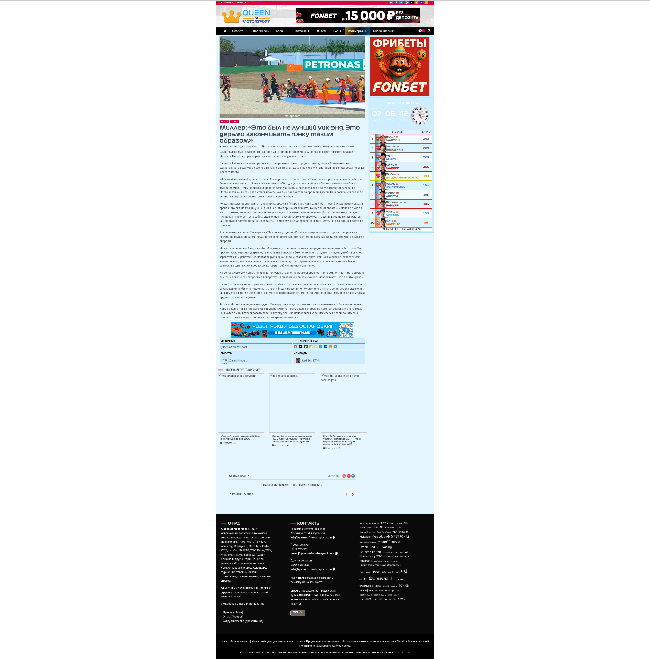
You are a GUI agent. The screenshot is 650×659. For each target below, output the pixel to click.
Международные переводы (325, 346)
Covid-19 (398, 523)
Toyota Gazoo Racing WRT (393, 552)
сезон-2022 (393, 594)
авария (302, 146)
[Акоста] (380, 194)
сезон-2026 (390, 599)
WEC (407, 552)
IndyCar (403, 531)
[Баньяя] (380, 204)
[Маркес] (380, 166)
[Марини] (380, 222)
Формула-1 (381, 578)
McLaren (365, 536)
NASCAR (396, 542)
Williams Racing (367, 556)
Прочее (234, 121)
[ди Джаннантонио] (380, 176)
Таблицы (280, 31)
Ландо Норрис (390, 561)
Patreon (300, 346)
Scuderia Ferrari (370, 552)
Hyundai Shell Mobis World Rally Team (375, 532)
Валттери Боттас (402, 556)
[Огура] (380, 157)
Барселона (388, 556)
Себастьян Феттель (390, 572)
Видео (321, 31)
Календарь (261, 31)
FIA (381, 527)
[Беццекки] (380, 148)
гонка (309, 146)
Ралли (376, 571)
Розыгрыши (357, 31)
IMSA (394, 531)
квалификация (368, 590)
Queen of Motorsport (233, 347)
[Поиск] (429, 30)
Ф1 (404, 571)
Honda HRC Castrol (393, 527)
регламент (396, 590)
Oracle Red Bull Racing (376, 547)
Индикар (365, 560)
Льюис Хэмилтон (369, 565)
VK (391, 2)
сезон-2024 (365, 599)
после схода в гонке (294, 179)
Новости (238, 31)
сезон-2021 (380, 594)
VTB (320, 346)
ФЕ (365, 579)
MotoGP (268, 146)
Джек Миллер (340, 146)
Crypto (426, 2)
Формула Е (366, 586)
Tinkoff (315, 346)
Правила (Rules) (233, 612)
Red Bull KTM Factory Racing (286, 146)
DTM (406, 523)
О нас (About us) (233, 616)
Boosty (416, 2)
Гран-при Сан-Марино (323, 146)
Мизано (351, 146)
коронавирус (385, 590)
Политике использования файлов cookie (324, 645)
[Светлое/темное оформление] (421, 30)
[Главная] (225, 31)
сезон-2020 (366, 594)
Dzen (412, 2)
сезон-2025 (378, 599)
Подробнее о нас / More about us (242, 603)
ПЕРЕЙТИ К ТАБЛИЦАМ (401, 229)
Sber (310, 346)
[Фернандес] (380, 185)
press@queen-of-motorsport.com (312, 553)
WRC (379, 556)
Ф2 (361, 579)
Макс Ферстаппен (390, 565)
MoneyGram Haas (368, 542)
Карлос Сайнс (376, 561)
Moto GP (224, 121)
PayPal (306, 346)
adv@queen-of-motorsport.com (311, 537)
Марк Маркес (365, 572)
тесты (401, 599)
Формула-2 (399, 579)
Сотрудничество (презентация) (243, 621)
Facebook (396, 2)
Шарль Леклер (382, 585)
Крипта (330, 346)
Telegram (407, 2)
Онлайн (336, 31)
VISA (421, 2)
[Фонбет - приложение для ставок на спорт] (358, 22)
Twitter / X (401, 2)
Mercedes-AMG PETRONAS (390, 536)
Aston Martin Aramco (370, 523)
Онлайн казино (383, 31)
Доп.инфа (335, 346)
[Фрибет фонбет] (399, 95)
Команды (302, 31)
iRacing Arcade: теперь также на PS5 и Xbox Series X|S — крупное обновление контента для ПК (292, 439)
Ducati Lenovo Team (369, 527)
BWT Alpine (387, 523)
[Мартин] (380, 138)
